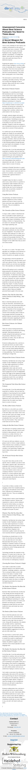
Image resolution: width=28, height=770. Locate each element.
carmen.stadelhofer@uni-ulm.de (16, 736)
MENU (25, 19)
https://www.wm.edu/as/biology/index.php (13, 158)
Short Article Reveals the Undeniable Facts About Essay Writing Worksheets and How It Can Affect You (13, 715)
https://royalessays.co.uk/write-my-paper (13, 103)
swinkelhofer (5, 38)
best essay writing (19, 63)
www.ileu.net (17, 727)
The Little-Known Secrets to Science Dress (11, 713)
